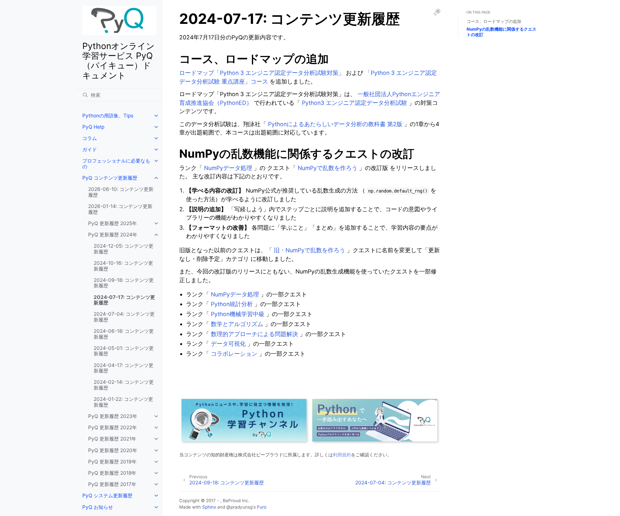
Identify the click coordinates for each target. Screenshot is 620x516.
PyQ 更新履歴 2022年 (112, 427)
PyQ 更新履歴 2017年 (112, 484)
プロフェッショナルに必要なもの (116, 164)
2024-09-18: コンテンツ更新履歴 (124, 283)
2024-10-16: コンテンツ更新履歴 (123, 266)
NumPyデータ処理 (228, 167)
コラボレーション (234, 353)
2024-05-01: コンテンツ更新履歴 (124, 351)
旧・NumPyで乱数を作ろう (309, 250)
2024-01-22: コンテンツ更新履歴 (123, 402)
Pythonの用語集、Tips (107, 116)
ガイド (89, 149)
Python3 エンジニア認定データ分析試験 (354, 102)
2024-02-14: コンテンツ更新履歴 (124, 385)
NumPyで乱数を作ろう (327, 167)
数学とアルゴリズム (237, 324)
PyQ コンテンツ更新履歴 (109, 178)
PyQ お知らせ (97, 507)
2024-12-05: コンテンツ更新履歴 (123, 249)
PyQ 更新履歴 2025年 (112, 223)
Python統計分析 (232, 304)
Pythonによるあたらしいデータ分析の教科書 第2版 (335, 124)
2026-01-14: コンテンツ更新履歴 (120, 209)
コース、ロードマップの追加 (494, 21)
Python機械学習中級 (237, 314)
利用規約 (342, 454)
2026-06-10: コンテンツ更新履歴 (120, 192)
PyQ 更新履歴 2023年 (112, 416)
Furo (261, 507)
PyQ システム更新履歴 (107, 495)
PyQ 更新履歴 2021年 (112, 439)
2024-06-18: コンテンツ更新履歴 (124, 334)
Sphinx (209, 507)
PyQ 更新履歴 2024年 (112, 235)
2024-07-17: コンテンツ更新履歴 (124, 300)
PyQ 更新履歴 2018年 (112, 473)
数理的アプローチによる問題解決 (254, 334)
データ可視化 (228, 343)
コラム (89, 138)
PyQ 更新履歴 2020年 (112, 450)
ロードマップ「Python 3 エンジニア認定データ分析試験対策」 (261, 72)
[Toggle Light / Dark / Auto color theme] (437, 11)
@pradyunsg (239, 507)
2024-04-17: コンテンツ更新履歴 (123, 368)
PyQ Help (93, 127)
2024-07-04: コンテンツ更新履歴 (124, 317)
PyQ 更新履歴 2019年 (112, 462)
